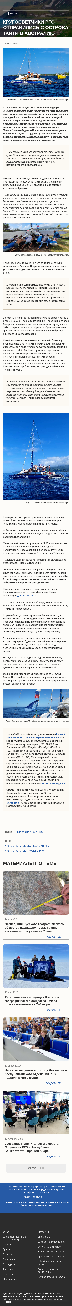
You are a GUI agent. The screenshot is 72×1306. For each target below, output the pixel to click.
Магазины (43, 1232)
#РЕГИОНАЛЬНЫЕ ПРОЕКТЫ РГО (24, 850)
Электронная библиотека (51, 1241)
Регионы (7, 1244)
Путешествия (10, 1259)
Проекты (7, 1254)
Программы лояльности (51, 1256)
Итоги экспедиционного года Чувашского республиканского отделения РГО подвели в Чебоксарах (36, 1074)
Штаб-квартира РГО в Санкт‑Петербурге (14, 1238)
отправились (53, 737)
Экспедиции (9, 1264)
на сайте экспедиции (53, 783)
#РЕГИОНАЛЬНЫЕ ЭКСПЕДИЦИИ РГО (27, 846)
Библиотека (44, 1236)
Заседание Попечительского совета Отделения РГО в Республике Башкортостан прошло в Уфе (31, 1147)
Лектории (8, 1269)
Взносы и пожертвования (51, 1251)
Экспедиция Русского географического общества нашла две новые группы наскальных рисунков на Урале (34, 927)
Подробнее (53, 936)
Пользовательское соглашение (48, 1270)
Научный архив (11, 1279)
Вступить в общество (49, 1246)
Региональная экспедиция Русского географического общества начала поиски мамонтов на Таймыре (32, 1001)
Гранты (7, 1249)
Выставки (8, 1274)
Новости (14, 14)
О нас (6, 1232)
